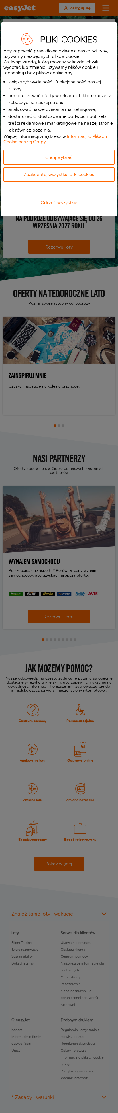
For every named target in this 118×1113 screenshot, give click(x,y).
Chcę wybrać (59, 157)
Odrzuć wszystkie (59, 202)
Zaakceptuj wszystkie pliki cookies (59, 174)
